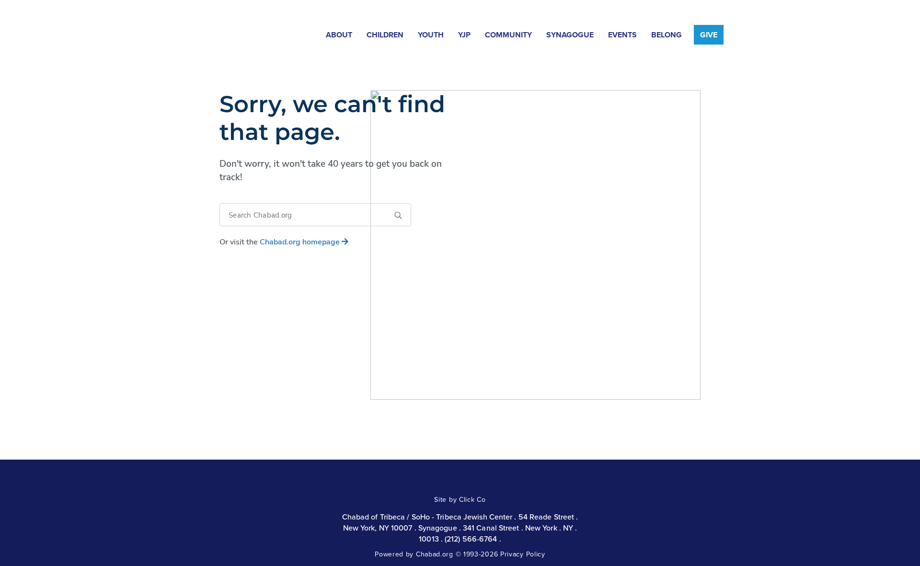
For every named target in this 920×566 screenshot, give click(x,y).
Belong (666, 34)
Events (622, 34)
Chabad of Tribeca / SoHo (242, 32)
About (339, 34)
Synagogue (570, 34)
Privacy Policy (522, 554)
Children (385, 34)
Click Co (472, 500)
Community (508, 34)
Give (708, 34)
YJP (464, 34)
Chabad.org (434, 554)
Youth (431, 34)
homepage (301, 242)
